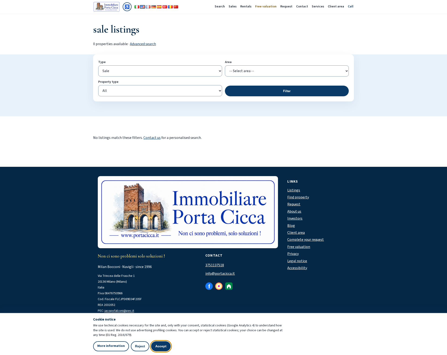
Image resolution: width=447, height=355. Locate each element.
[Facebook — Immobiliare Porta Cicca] (209, 286)
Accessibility (297, 268)
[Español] (159, 6)
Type (102, 62)
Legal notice (297, 261)
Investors (294, 218)
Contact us (152, 137)
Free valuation (266, 6)
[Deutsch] (153, 6)
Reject (140, 346)
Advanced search (143, 44)
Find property (298, 197)
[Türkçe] (164, 6)
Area (228, 62)
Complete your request (305, 239)
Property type (108, 82)
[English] (142, 6)
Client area (336, 6)
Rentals (245, 6)
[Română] (170, 6)
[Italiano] (136, 6)
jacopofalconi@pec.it (119, 310)
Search (220, 6)
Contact (302, 6)
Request (286, 6)
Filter (287, 91)
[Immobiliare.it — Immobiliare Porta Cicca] (229, 286)
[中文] (176, 6)
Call (350, 6)
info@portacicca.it (220, 273)
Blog (291, 225)
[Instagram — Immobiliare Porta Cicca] (219, 286)
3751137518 (214, 265)
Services (318, 6)
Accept (160, 346)
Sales (233, 6)
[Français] (148, 6)
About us (294, 211)
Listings (293, 190)
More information (111, 346)
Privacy (293, 253)
